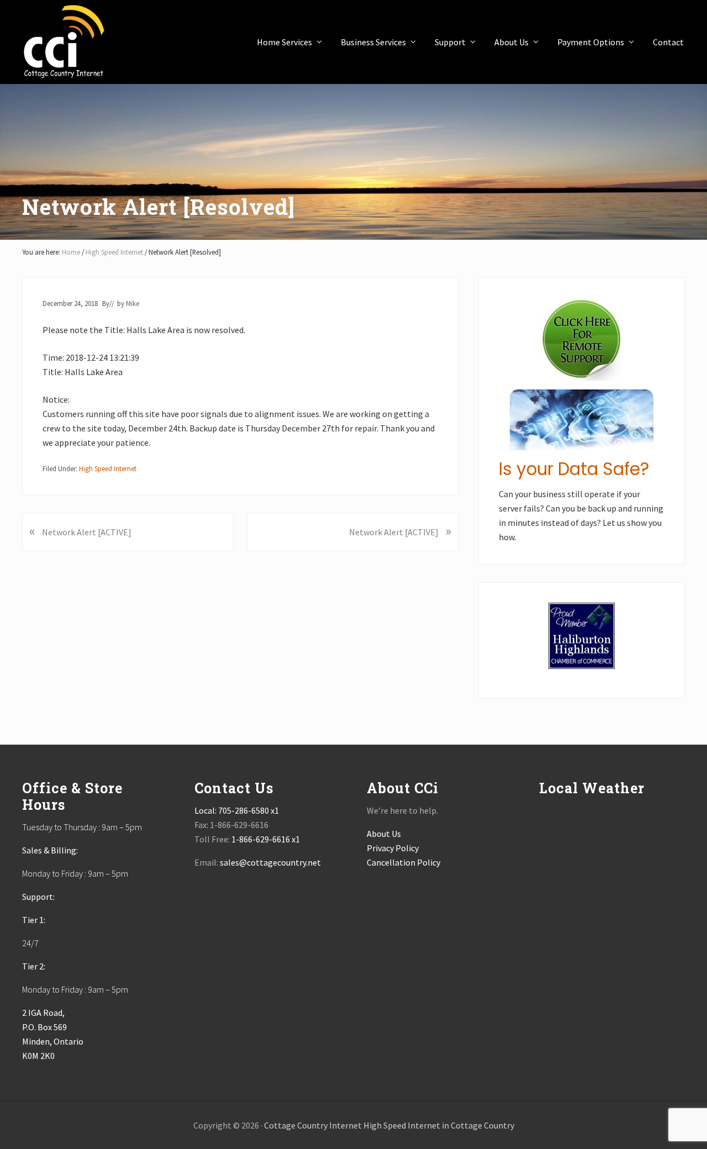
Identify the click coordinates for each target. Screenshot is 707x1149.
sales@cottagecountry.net (270, 862)
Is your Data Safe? (574, 469)
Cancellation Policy (403, 862)
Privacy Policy (393, 847)
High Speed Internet (107, 468)
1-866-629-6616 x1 (265, 839)
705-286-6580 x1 (248, 810)
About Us (384, 833)
